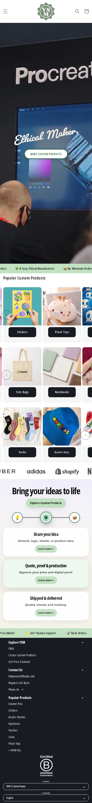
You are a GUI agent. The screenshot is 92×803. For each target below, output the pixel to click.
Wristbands (62, 452)
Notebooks (30, 392)
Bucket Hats (22, 452)
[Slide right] (85, 315)
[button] (5, 11)
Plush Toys (22, 332)
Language (46, 793)
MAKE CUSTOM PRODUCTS (46, 154)
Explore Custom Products (46, 503)
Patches (62, 332)
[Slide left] (6, 315)
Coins (69, 392)
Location (46, 781)
